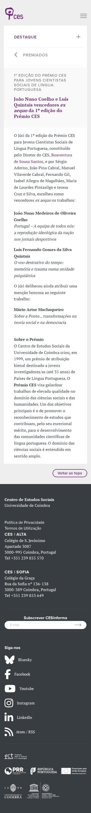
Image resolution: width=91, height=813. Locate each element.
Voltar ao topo (70, 473)
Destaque (25, 37)
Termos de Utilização (23, 528)
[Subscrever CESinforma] (80, 625)
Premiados (35, 55)
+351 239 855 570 (27, 558)
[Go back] (16, 55)
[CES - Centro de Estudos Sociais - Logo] (14, 11)
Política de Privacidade (24, 522)
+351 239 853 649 (27, 595)
